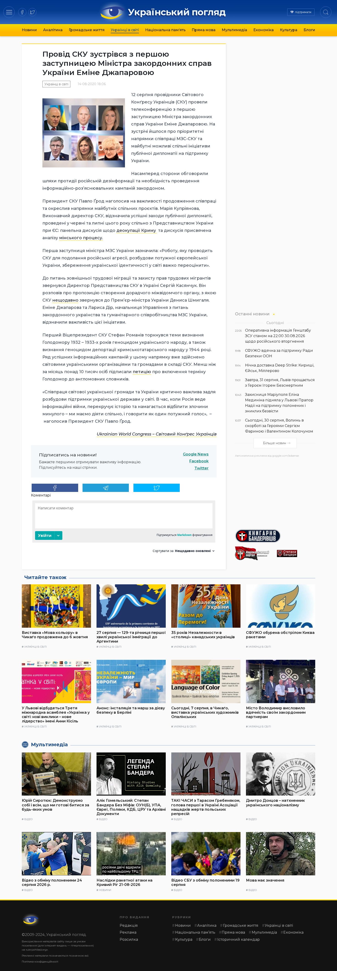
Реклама (128, 932)
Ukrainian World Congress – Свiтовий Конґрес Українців (157, 434)
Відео (28, 819)
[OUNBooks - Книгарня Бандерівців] (275, 536)
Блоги (309, 30)
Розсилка (129, 939)
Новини (29, 30)
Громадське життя (87, 30)
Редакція (129, 925)
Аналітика (53, 30)
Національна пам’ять (165, 30)
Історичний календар (238, 939)
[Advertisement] (275, 491)
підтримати (303, 12)
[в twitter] (32, 12)
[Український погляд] (31, 920)
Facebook (199, 461)
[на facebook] (22, 12)
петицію (142, 371)
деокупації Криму (136, 230)
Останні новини (252, 313)
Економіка (263, 30)
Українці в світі (125, 30)
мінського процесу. (81, 237)
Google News (196, 454)
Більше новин (274, 443)
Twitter (201, 468)
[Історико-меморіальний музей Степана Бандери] (296, 553)
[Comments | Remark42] (124, 528)
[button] (9, 12)
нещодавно (65, 300)
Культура (288, 30)
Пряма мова (203, 30)
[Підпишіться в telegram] (106, 488)
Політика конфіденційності (40, 961)
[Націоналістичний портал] (254, 553)
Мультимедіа (234, 30)
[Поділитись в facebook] (55, 488)
